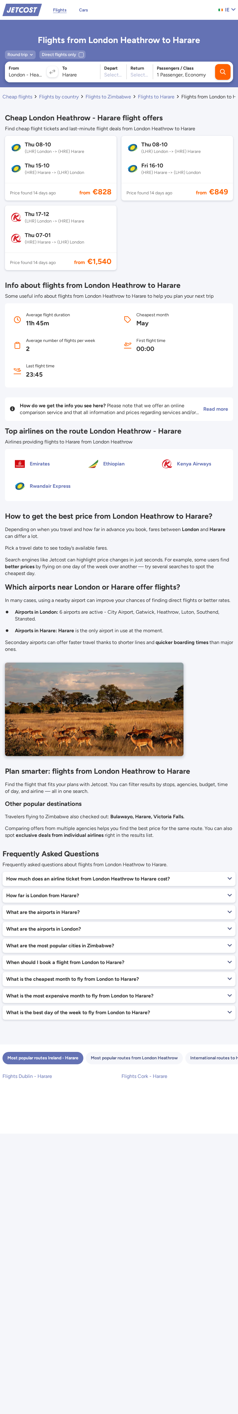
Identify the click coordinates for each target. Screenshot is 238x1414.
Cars (83, 10)
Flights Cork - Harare (144, 1076)
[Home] (22, 9)
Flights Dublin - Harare (27, 1076)
